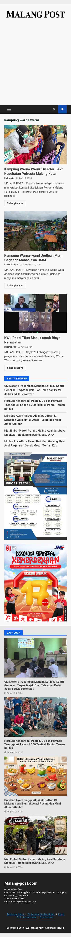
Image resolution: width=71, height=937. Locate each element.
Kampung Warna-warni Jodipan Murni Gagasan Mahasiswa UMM (35, 231)
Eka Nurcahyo (11, 264)
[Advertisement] (35, 63)
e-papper (62, 109)
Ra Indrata (9, 178)
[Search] (54, 109)
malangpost (10, 347)
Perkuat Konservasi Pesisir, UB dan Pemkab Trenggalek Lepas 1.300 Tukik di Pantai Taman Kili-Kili (34, 405)
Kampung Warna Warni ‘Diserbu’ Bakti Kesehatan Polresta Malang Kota (35, 144)
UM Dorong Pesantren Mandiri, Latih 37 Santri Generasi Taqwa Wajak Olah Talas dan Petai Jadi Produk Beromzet (34, 390)
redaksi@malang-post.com (24, 901)
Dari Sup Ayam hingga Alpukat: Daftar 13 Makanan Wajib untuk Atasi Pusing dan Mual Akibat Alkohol (32, 420)
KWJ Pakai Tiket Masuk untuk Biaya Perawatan (35, 313)
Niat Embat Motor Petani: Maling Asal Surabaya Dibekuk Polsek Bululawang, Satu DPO (35, 835)
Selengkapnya (15, 203)
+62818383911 (19, 898)
